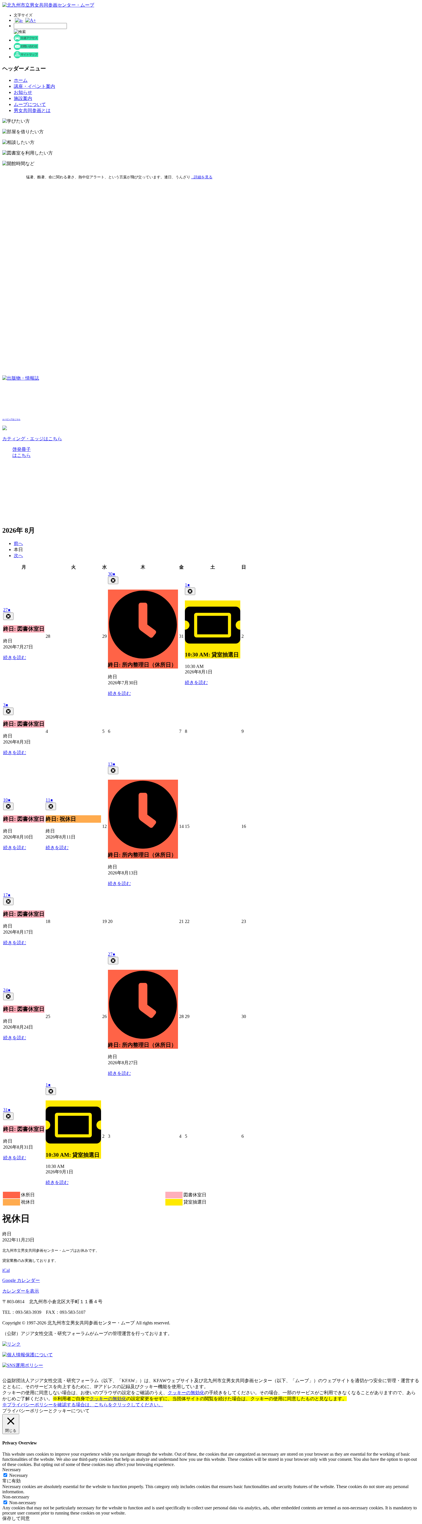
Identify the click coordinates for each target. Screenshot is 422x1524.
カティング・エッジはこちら (32, 438)
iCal (6, 1270)
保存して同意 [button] (16, 1518)
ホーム (21, 80)
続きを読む (14, 657)
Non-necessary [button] (15, 1496)
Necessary (18, 1475)
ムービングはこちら (11, 419)
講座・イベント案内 (34, 86)
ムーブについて (30, 104)
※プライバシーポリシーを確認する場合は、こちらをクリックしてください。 (82, 1404)
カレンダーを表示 (20, 1291)
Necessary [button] (11, 1469)
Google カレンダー (21, 1280)
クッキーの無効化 (186, 1392)
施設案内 (23, 98)
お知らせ (23, 92)
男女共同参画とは (32, 110)
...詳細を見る (201, 177)
